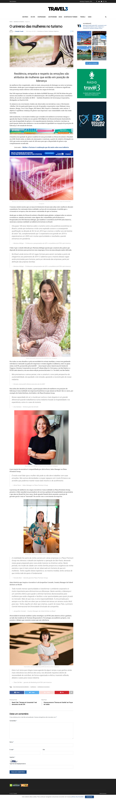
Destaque (51, 31)
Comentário (13, 721)
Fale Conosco (13, 1)
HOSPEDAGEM (42, 17)
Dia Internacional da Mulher (21, 687)
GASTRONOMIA (52, 17)
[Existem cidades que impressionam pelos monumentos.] (84, 38)
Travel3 (15, 793)
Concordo (89, 796)
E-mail (12, 749)
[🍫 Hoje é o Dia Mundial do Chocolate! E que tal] (99, 53)
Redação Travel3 (19, 31)
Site (44, 749)
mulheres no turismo (43, 687)
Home (11, 21)
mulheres (33, 687)
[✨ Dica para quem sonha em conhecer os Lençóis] (84, 53)
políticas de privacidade (77, 796)
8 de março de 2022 (31, 31)
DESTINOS (25, 17)
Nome (12, 742)
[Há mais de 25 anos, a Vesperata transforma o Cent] (99, 38)
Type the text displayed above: (18, 763)
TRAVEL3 (82, 17)
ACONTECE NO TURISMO (70, 17)
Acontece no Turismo (19, 21)
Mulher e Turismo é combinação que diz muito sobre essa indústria (45, 147)
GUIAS (89, 17)
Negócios (27, 21)
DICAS (60, 17)
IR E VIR (33, 17)
